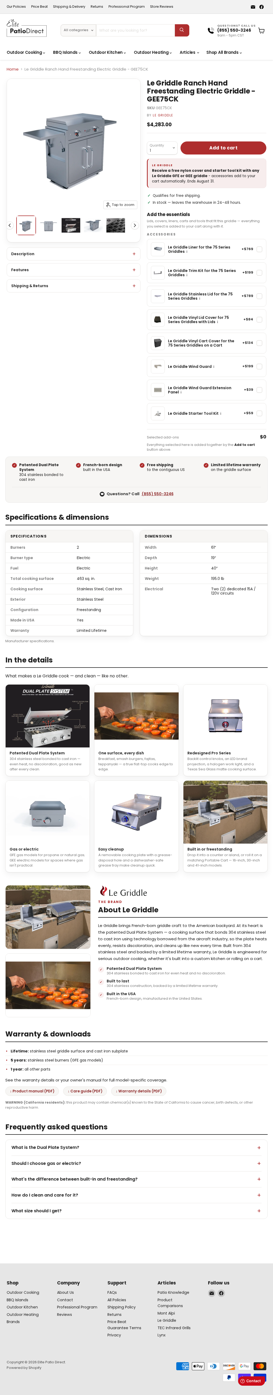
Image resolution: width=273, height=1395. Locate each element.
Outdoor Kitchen (106, 52)
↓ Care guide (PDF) (85, 1091)
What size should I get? (36, 1211)
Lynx (162, 1335)
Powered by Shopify (24, 1367)
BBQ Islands (65, 52)
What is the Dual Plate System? (45, 1147)
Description (22, 254)
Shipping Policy (121, 1307)
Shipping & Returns (29, 285)
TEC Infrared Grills (174, 1328)
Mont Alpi (166, 1313)
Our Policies (16, 7)
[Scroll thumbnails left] (10, 225)
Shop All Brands (222, 52)
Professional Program (127, 7)
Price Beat (39, 7)
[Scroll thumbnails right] (135, 225)
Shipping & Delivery (69, 7)
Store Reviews (161, 7)
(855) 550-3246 (158, 494)
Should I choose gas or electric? (46, 1163)
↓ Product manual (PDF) (32, 1091)
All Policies (116, 1300)
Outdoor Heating (152, 52)
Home (13, 69)
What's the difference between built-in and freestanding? (74, 1179)
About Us (65, 1292)
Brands (13, 1321)
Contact (65, 1300)
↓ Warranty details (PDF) (139, 1091)
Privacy (114, 1335)
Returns (97, 7)
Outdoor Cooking (25, 52)
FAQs (112, 1292)
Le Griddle (163, 115)
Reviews (64, 1314)
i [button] (186, 252)
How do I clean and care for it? (44, 1195)
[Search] (182, 30)
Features (20, 270)
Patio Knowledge (173, 1292)
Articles (188, 52)
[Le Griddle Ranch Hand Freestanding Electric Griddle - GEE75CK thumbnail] (26, 225)
